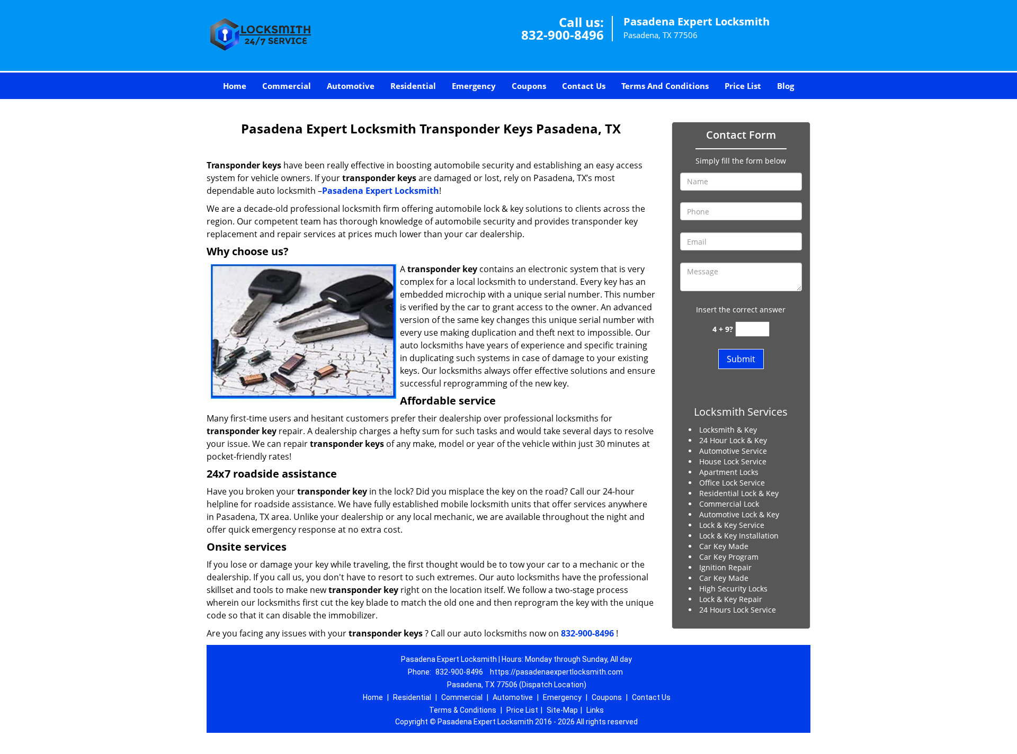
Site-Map (562, 710)
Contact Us (583, 85)
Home (234, 85)
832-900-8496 (562, 34)
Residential (413, 85)
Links (595, 710)
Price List (743, 85)
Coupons (529, 85)
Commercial (286, 85)
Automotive (350, 85)
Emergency (474, 85)
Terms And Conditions (665, 85)
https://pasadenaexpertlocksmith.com (556, 672)
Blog (785, 85)
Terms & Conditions (462, 710)
